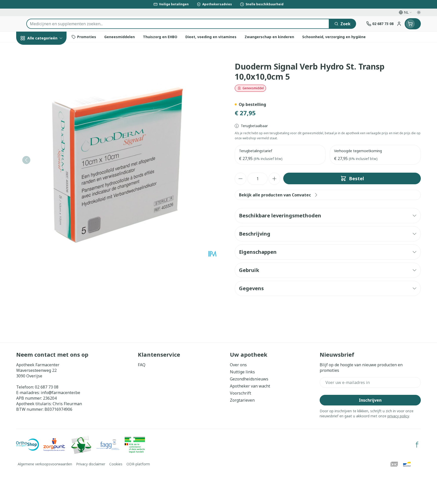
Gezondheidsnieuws (249, 379)
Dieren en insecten (48, 164)
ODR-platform (138, 464)
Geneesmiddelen (48, 178)
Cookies (115, 464)
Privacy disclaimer (90, 464)
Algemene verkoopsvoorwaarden (45, 464)
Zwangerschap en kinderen (48, 107)
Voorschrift (240, 393)
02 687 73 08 (46, 387)
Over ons (238, 365)
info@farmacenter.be (60, 392)
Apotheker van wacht (250, 386)
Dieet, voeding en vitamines (48, 88)
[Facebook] (417, 444)
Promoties (30, 50)
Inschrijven (370, 400)
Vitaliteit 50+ (48, 123)
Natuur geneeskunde (48, 137)
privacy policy (398, 416)
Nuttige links (242, 372)
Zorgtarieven (242, 400)
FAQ (141, 365)
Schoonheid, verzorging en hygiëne (48, 68)
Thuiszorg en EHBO (48, 150)
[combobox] (177, 24)
